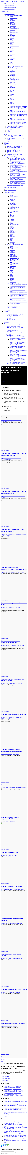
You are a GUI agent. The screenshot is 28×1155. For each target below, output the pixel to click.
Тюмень (12, 219)
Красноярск (13, 214)
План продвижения (12, 307)
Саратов (12, 216)
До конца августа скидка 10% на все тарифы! (12, 1)
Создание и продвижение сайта (15, 244)
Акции (8, 310)
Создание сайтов (11, 319)
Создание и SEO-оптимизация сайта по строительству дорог (13, 492)
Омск (11, 210)
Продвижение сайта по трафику (18, 286)
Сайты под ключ (5, 450)
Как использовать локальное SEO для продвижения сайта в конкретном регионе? (15, 1134)
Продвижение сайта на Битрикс (18, 300)
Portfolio (3, 381)
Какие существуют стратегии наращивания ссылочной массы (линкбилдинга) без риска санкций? (15, 1138)
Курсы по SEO (7, 334)
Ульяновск (12, 236)
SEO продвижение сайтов (10, 1094)
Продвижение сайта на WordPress (18, 302)
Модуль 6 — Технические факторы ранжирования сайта (18, 351)
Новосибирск (13, 204)
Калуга (11, 226)
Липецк (12, 239)
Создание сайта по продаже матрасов (13, 1023)
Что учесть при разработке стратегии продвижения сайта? (13, 1122)
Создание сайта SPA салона (10, 852)
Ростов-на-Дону (14, 211)
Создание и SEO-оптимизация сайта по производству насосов (13, 454)
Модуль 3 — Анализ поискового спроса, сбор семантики (18, 342)
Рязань (11, 223)
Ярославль (12, 199)
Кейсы (5, 312)
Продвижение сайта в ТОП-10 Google (13, 1091)
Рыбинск (12, 200)
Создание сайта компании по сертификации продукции (10, 641)
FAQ (5, 323)
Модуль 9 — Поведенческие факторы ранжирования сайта (17, 359)
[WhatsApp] (8, 1145)
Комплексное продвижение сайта (18, 292)
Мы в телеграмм (6, 1078)
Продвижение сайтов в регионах (15, 304)
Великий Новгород (14, 224)
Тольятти (12, 220)
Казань (11, 230)
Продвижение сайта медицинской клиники (15, 1108)
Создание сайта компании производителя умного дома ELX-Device (14, 568)
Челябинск (12, 208)
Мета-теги (9, 331)
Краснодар (12, 203)
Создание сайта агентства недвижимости (14, 989)
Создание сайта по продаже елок (11, 1057)
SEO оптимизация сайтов (13, 306)
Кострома (12, 243)
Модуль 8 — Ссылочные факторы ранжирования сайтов (18, 356)
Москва (11, 195)
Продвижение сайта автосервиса (12, 1104)
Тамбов (11, 234)
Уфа (11, 212)
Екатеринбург (13, 206)
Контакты (6, 322)
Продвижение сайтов (9, 192)
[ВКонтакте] (3, 1145)
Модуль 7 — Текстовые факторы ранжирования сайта (18, 353)
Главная (3, 378)
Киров (11, 235)
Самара (11, 218)
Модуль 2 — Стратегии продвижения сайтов (16, 340)
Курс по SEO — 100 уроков (14, 335)
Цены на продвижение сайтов (14, 193)
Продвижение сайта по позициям (18, 284)
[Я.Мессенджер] (1, 1145)
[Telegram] (6, 1145)
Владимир (12, 242)
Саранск (12, 228)
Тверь (11, 240)
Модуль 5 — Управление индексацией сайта (16, 348)
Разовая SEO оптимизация (13, 315)
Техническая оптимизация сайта (15, 332)
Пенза (11, 238)
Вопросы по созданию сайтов (14, 324)
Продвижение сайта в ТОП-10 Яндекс (13, 1090)
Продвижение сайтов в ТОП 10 (15, 314)
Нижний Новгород (14, 207)
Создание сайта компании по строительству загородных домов (11, 750)
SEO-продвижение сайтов (13, 326)
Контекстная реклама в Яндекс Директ (13, 1095)
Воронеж (12, 215)
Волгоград (12, 202)
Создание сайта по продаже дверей (12, 785)
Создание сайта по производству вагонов (14, 714)
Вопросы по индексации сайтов (15, 327)
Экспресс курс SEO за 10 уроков (15, 363)
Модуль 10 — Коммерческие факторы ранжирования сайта (17, 361)
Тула (11, 222)
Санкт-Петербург (14, 196)
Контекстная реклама (15, 303)
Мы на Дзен (5, 1080)
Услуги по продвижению (13, 283)
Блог (5, 320)
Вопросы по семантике (12, 330)
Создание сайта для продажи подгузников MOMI (10, 818)
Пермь (11, 197)
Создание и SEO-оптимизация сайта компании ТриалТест (12, 530)
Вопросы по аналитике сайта (14, 328)
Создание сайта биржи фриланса (11, 886)
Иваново (12, 227)
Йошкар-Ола (13, 231)
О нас (8, 308)
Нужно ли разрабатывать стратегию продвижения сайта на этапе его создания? (14, 1125)
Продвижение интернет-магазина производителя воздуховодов (12, 1110)
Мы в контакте (5, 1076)
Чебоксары (12, 232)
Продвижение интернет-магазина (18, 294)
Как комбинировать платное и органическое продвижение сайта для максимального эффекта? (15, 1131)
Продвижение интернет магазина (12, 1093)
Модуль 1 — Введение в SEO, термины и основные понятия (17, 337)
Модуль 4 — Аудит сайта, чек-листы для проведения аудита (17, 345)
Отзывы (6, 311)
